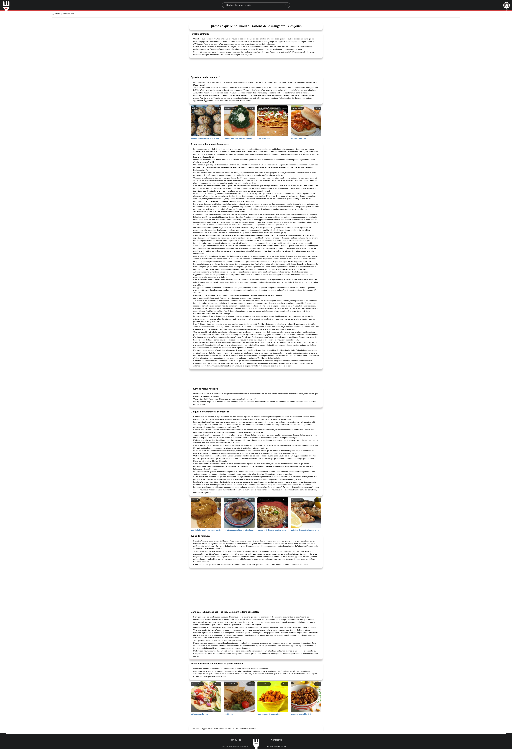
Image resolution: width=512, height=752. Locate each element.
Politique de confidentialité (235, 746)
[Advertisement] (256, 67)
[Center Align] (287, 4)
